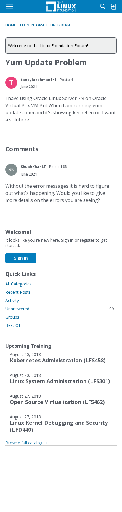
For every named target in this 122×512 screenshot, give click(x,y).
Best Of (12, 325)
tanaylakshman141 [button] (39, 79)
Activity (12, 300)
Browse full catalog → (26, 442)
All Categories (18, 284)
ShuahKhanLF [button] (33, 166)
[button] (11, 83)
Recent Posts (18, 292)
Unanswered (61, 309)
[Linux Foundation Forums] (61, 6)
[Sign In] (113, 6)
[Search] (102, 6)
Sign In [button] (21, 258)
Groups (12, 317)
